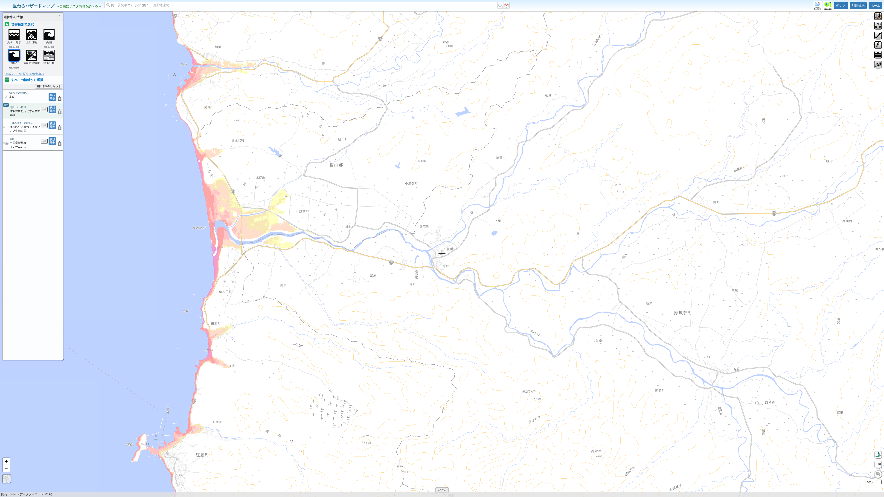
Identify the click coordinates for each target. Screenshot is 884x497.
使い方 (841, 5)
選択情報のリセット (48, 86)
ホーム (875, 5)
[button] (6, 461)
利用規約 (858, 5)
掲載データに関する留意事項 (24, 74)
